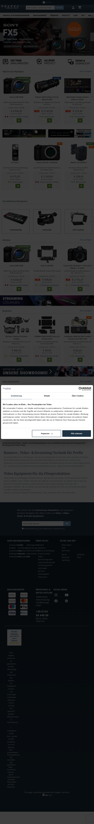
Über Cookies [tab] (78, 396)
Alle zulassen (76, 433)
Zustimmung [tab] (16, 396)
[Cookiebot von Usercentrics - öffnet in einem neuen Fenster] (80, 388)
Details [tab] (47, 396)
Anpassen (45, 433)
